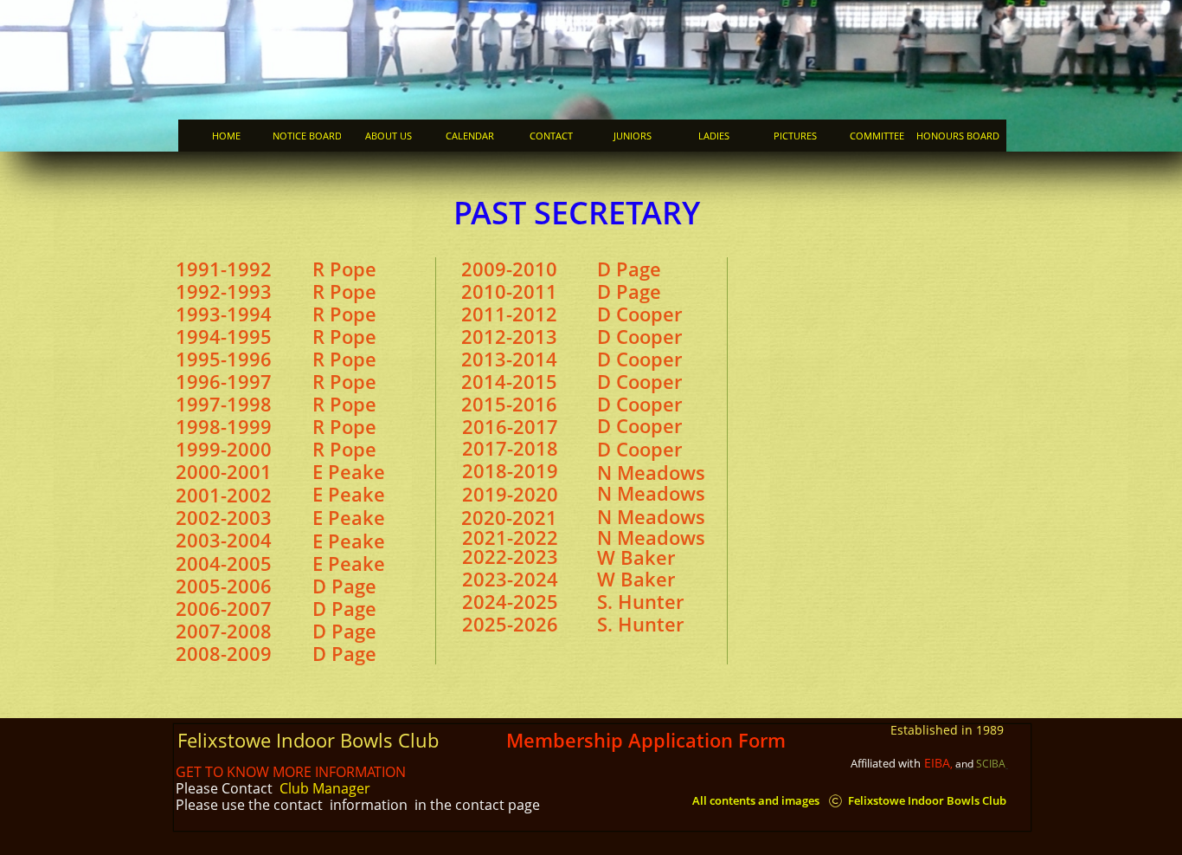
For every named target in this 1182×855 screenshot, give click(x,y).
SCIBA (990, 763)
